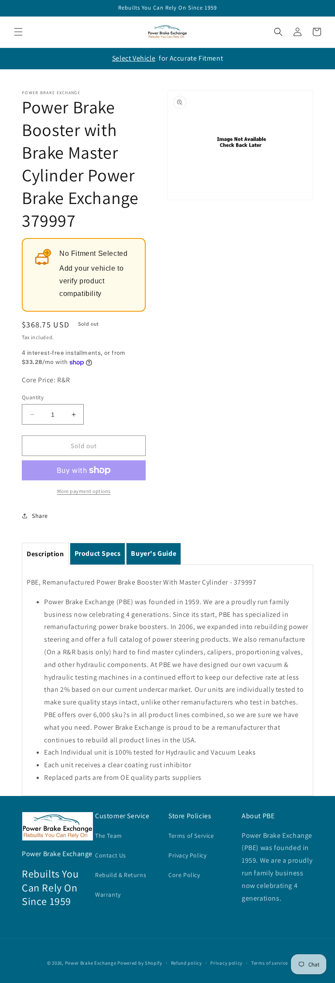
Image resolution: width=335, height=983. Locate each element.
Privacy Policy (187, 855)
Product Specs (98, 553)
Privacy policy (226, 963)
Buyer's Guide (153, 553)
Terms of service (269, 963)
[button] (18, 31)
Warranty (108, 894)
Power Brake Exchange (90, 963)
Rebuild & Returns (120, 875)
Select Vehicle (133, 58)
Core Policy (184, 875)
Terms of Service (191, 836)
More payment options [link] (84, 491)
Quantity (33, 397)
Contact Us (110, 855)
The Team (108, 836)
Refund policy (186, 963)
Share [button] (40, 516)
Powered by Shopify (139, 963)
